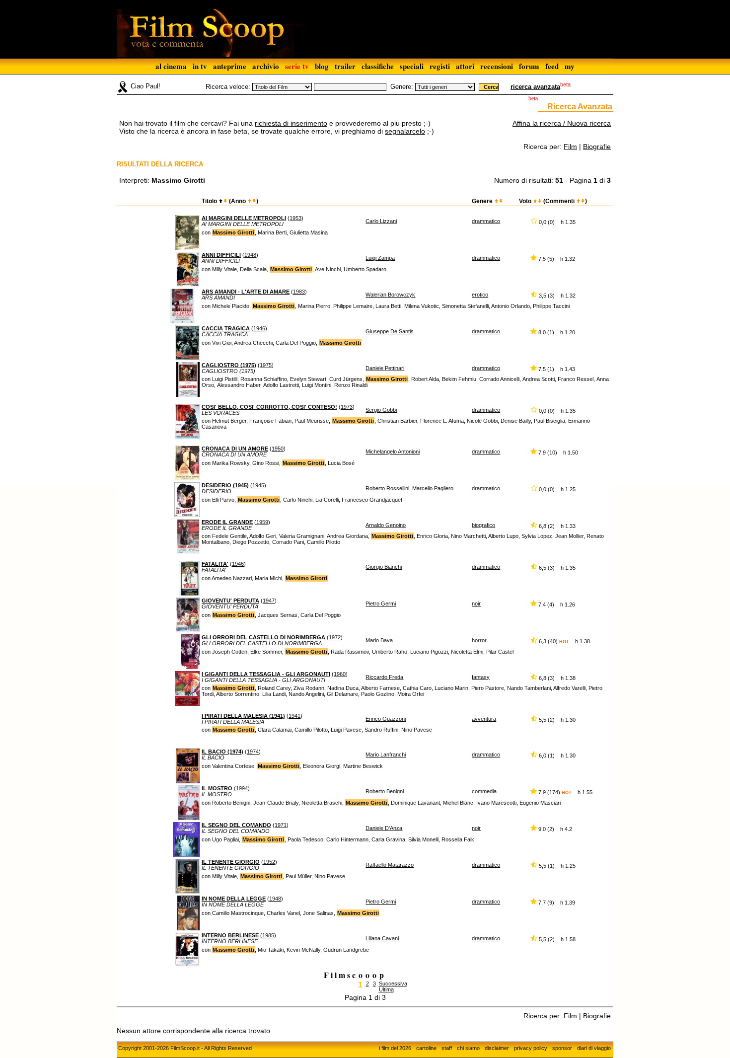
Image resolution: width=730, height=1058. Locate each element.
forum (529, 66)
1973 (347, 407)
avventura (484, 719)
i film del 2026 (395, 1048)
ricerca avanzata (535, 86)
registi (440, 66)
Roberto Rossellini (387, 488)
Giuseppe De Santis (389, 331)
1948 (250, 255)
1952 (269, 862)
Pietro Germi (380, 603)
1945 (258, 485)
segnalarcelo (405, 131)
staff (446, 1048)
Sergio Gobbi (381, 410)
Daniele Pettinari (384, 368)
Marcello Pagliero (432, 488)
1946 (259, 328)
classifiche (378, 66)
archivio (265, 66)
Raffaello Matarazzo (389, 865)
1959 (262, 522)
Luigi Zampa (380, 258)
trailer (345, 66)
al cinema (171, 66)
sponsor (562, 1048)
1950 (278, 449)
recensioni (496, 66)
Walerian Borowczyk (390, 295)
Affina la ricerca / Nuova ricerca (561, 123)
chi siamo (468, 1048)
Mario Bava (379, 640)
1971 (281, 825)
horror (479, 640)
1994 (242, 788)
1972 (335, 637)
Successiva (393, 983)
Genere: (401, 86)
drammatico (486, 221)
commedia (484, 791)
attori (465, 66)
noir (476, 603)
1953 (295, 218)
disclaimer (497, 1048)
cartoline (426, 1048)
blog (322, 66)
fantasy (481, 677)
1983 (299, 292)
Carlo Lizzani (381, 221)
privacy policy (530, 1048)
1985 (268, 935)
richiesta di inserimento (291, 123)
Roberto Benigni (384, 791)
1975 (266, 365)
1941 (294, 716)
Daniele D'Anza (383, 828)
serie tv (297, 66)
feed (552, 66)
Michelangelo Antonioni (392, 451)
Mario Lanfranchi (385, 754)
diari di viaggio (594, 1048)
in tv (200, 66)
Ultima (386, 989)
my (570, 66)
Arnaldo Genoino (385, 525)
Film (570, 147)
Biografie (597, 147)
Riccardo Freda (384, 677)
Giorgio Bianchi (383, 567)
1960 (340, 674)
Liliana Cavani (382, 938)
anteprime (229, 66)
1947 (269, 601)
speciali (412, 66)
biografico (483, 525)
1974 (253, 752)
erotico (480, 295)
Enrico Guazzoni (385, 719)
